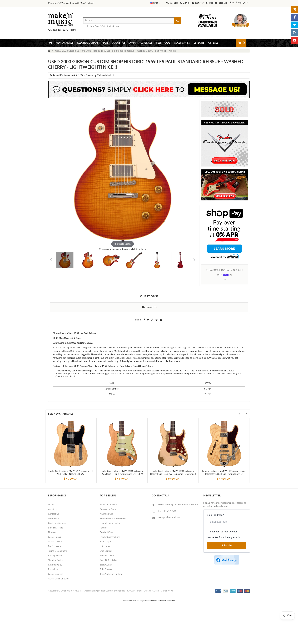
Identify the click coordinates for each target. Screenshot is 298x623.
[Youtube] (294, 40)
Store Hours (54, 519)
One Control (106, 551)
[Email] (161, 320)
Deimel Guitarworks (110, 523)
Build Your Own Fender (131, 591)
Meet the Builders (108, 505)
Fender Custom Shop (110, 537)
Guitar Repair (54, 537)
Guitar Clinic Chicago (58, 579)
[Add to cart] (65, 476)
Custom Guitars (151, 591)
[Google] (152, 320)
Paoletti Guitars (107, 556)
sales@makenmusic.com (169, 517)
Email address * (215, 514)
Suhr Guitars (106, 569)
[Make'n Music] (60, 11)
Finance (52, 532)
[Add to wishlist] (77, 476)
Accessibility (91, 591)
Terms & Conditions (57, 551)
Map (72, 30)
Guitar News (167, 591)
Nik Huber (105, 546)
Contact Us (151, 307)
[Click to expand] (122, 174)
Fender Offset (106, 532)
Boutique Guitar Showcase (113, 519)
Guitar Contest (55, 574)
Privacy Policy (55, 556)
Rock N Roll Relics (108, 560)
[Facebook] (294, 17)
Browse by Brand (108, 509)
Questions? (149, 296)
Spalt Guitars (106, 565)
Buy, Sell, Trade (55, 528)
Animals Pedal (106, 514)
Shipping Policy (55, 560)
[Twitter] (294, 25)
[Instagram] (294, 32)
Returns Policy (55, 565)
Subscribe (226, 545)
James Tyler (106, 542)
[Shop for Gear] (294, 9)
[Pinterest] (157, 320)
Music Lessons (55, 546)
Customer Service (57, 523)
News (51, 505)
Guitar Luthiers (55, 542)
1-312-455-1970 (59, 30)
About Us (52, 509)
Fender (103, 528)
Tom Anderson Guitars (111, 574)
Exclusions (53, 569)
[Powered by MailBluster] (226, 560)
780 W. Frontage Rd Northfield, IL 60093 (178, 505)
